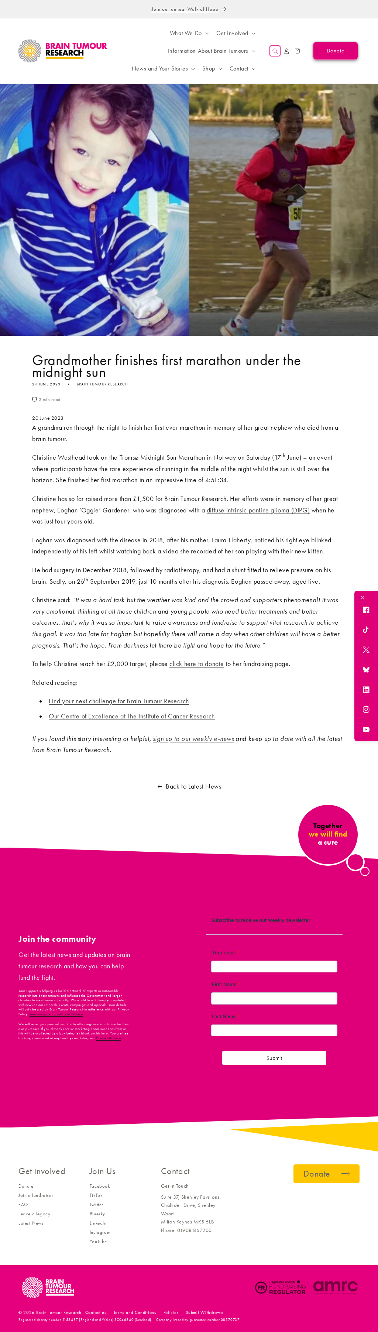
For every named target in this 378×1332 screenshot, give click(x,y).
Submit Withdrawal (205, 1312)
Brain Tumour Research (59, 1312)
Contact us (95, 1312)
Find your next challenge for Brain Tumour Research (119, 701)
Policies (171, 1312)
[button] (188, 33)
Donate (26, 1186)
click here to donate (196, 664)
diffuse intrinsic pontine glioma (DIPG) (258, 510)
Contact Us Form (108, 1038)
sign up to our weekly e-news (193, 739)
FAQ (23, 1204)
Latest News (31, 1223)
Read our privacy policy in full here (56, 1014)
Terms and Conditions (135, 1312)
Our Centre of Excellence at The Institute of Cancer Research (132, 716)
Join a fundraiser (35, 1195)
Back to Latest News (193, 786)
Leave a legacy (34, 1213)
